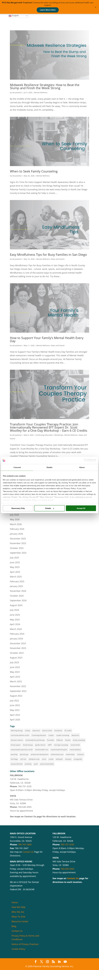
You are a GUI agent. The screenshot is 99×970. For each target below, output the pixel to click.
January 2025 (16, 586)
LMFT (50, 745)
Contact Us (30, 816)
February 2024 (17, 633)
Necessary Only (18, 508)
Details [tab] (50, 467)
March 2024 (16, 629)
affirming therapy (17, 731)
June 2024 (15, 614)
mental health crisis (41, 750)
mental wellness (75, 750)
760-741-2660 (25, 844)
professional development (39, 754)
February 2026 (17, 528)
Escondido (50, 740)
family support (16, 745)
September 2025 (18, 552)
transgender (78, 759)
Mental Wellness (40, 92)
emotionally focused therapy (35, 740)
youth (36, 764)
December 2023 (18, 643)
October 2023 (17, 652)
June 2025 (15, 562)
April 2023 (15, 676)
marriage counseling (61, 745)
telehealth (59, 759)
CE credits (68, 731)
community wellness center (20, 735)
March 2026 (16, 524)
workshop (28, 764)
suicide (51, 759)
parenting (14, 754)
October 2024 (17, 595)
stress (44, 759)
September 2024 (18, 600)
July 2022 (14, 700)
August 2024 (16, 605)
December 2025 (18, 538)
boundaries (58, 731)
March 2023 (16, 681)
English (15, 16)
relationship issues (57, 754)
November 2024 (18, 590)
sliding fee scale (34, 759)
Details (48, 508)
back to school (47, 731)
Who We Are (18, 911)
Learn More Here (48, 10)
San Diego (14, 759)
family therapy (28, 745)
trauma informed (16, 764)
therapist (68, 759)
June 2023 (15, 667)
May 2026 (15, 519)
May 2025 (15, 567)
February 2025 (17, 581)
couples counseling (62, 735)
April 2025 (15, 571)
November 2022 (18, 686)
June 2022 (15, 705)
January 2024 (16, 638)
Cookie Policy (18, 948)
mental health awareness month (22, 750)
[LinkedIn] (59, 962)
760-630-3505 (25, 806)
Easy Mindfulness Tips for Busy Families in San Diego (48, 254)
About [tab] (82, 467)
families (68, 740)
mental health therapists (59, 750)
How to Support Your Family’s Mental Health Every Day (46, 339)
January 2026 (16, 533)
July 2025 (14, 557)
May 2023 (15, 671)
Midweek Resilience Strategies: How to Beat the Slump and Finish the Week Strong (44, 86)
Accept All (81, 508)
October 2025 (17, 548)
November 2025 (18, 543)
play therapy (24, 754)
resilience (80, 754)
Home (15, 902)
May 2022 (15, 710)
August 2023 (16, 657)
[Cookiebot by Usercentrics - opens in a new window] (85, 460)
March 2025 (16, 576)
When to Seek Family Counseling (34, 171)
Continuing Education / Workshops (49, 435)
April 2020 (15, 719)
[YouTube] (65, 962)
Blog (14, 926)
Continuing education (39, 735)
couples (51, 735)
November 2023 (18, 648)
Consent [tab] (17, 467)
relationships (70, 754)
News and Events (58, 259)
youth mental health (47, 764)
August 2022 (16, 695)
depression (75, 735)
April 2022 (15, 714)
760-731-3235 (25, 786)
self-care (23, 759)
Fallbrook (60, 740)
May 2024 (15, 619)
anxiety (27, 731)
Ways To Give (18, 916)
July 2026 (14, 514)
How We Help (18, 907)
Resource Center (20, 921)
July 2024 (14, 609)
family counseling (79, 740)
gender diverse (40, 745)
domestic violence (17, 740)
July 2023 (14, 662)
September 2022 (18, 691)
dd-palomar (17, 92)
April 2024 (15, 624)
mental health (75, 745)
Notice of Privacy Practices (25, 944)
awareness (36, 731)
